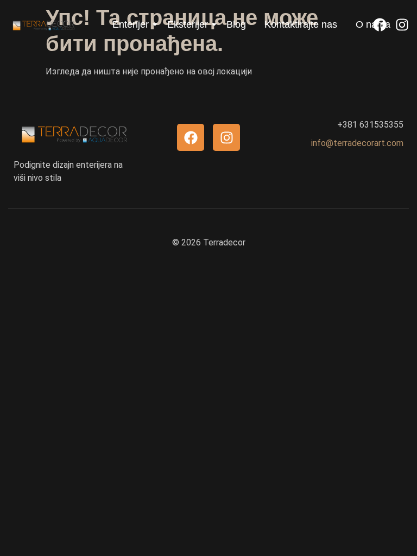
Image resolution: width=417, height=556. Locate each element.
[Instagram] (402, 24)
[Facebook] (380, 24)
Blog (236, 24)
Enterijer (130, 24)
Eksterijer (187, 24)
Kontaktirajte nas (300, 24)
